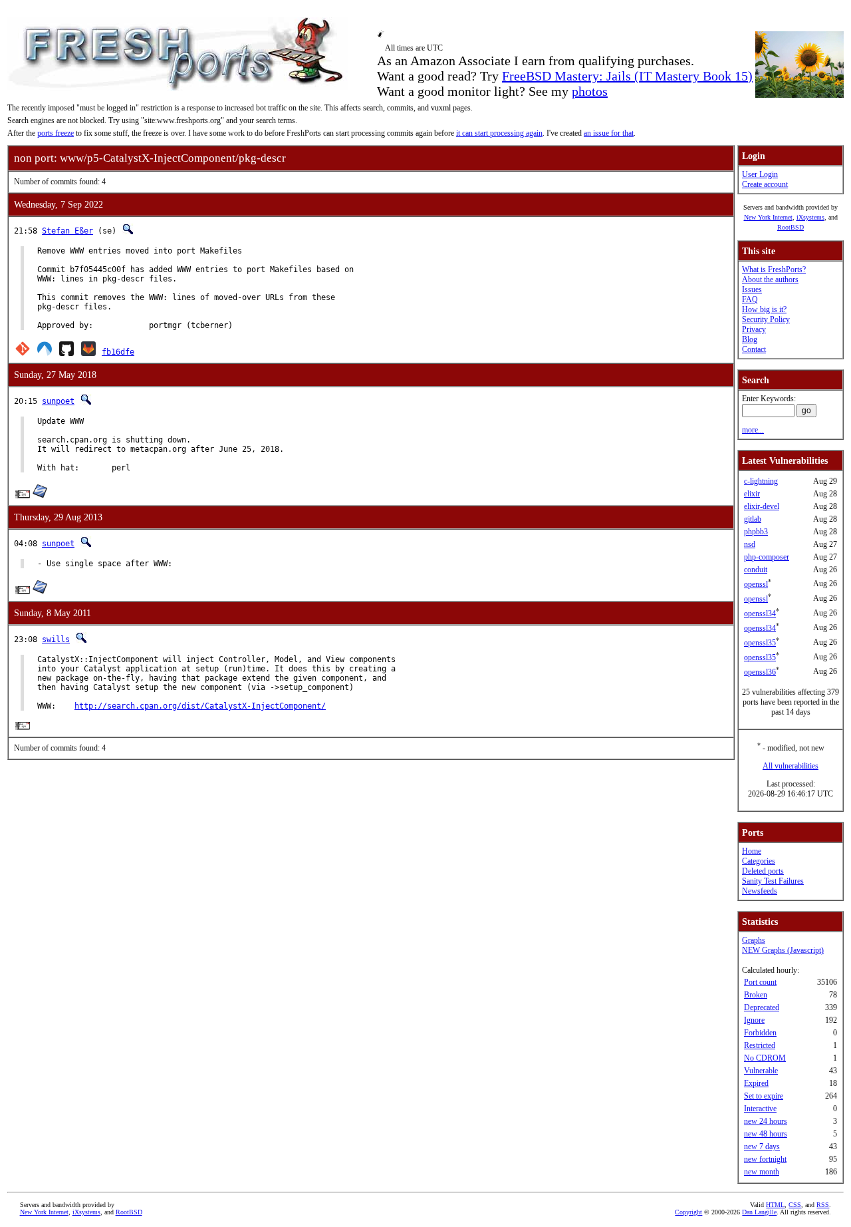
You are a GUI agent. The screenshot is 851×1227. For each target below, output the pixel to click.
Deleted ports (763, 871)
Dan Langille (759, 1212)
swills (56, 639)
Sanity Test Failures (773, 881)
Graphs (753, 940)
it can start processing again (499, 133)
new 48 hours (765, 1134)
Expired (756, 1083)
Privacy (754, 329)
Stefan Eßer (67, 231)
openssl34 (760, 613)
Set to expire (763, 1096)
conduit (755, 569)
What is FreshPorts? (774, 269)
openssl (756, 584)
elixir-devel (761, 506)
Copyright (688, 1212)
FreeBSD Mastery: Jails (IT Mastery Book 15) (627, 76)
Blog (749, 339)
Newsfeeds (759, 891)
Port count (760, 982)
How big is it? (764, 309)
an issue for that (609, 133)
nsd (749, 544)
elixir (752, 493)
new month (761, 1171)
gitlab (752, 519)
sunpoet (58, 401)
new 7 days (762, 1146)
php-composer (766, 557)
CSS (795, 1204)
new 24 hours (765, 1121)
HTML (775, 1204)
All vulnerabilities (790, 766)
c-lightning (761, 481)
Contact (754, 349)
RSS (822, 1204)
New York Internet (768, 217)
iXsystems (810, 217)
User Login (760, 174)
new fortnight (765, 1159)
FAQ (750, 299)
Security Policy (766, 319)
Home (751, 851)
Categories (758, 861)
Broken (755, 994)
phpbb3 (756, 531)
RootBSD (790, 227)
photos (590, 91)
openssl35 (760, 642)
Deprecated (761, 1007)
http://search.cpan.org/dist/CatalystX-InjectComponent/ (200, 706)
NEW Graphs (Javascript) (783, 950)
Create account (765, 184)
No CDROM (765, 1058)
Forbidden (760, 1032)
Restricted (759, 1045)
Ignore (754, 1020)
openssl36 (760, 672)
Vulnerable (761, 1070)
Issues (752, 289)
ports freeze (55, 133)
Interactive (760, 1108)
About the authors (770, 279)
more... (753, 430)
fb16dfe (118, 352)
